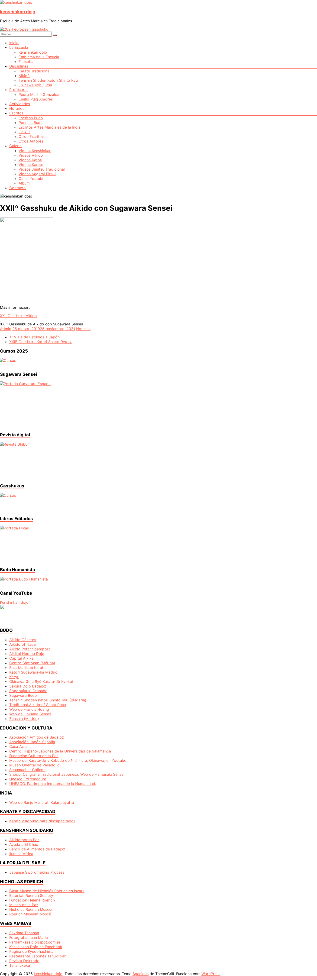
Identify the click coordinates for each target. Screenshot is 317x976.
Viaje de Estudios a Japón (34, 337)
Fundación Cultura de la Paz (33, 755)
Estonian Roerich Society (31, 895)
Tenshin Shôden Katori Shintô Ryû (48, 80)
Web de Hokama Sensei (30, 714)
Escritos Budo (31, 118)
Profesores (18, 89)
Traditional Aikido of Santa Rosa (37, 704)
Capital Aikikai (22, 658)
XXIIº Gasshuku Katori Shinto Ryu (40, 341)
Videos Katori (30, 160)
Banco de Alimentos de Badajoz (37, 849)
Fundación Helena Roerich (32, 900)
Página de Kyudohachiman (32, 951)
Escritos (16, 113)
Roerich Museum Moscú (30, 914)
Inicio (14, 42)
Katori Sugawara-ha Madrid (33, 672)
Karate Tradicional (34, 71)
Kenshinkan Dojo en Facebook (35, 946)
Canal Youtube (31, 178)
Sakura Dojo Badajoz (27, 686)
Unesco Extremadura (27, 779)
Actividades (19, 103)
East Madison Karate (27, 667)
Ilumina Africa (21, 853)
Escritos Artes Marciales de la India (50, 127)
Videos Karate (31, 164)
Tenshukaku (19, 965)
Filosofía (26, 61)
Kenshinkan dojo (14, 602)
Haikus (24, 132)
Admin (5, 328)
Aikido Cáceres (22, 639)
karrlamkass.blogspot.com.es (35, 942)
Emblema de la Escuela (39, 57)
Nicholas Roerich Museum (32, 909)
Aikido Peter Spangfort (29, 649)
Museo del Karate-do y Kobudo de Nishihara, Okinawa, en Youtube (67, 760)
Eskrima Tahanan (24, 933)
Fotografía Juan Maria (28, 937)
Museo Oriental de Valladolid (34, 765)
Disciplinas (18, 66)
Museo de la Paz (23, 904)
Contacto (17, 187)
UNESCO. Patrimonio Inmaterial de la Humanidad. (52, 783)
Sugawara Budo (23, 695)
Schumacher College (27, 769)
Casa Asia (18, 746)
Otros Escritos (31, 136)
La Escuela (18, 47)
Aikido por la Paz (24, 839)
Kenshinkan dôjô (33, 52)
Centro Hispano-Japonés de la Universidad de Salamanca (60, 751)
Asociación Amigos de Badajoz (36, 737)
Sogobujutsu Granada (28, 690)
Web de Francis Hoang (29, 709)
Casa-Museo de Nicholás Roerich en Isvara (46, 890)
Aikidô (24, 75)
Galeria (15, 145)
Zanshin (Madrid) (24, 718)
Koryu (14, 676)
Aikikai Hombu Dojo (26, 653)
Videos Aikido (31, 155)
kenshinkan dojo (17, 11)
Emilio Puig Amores (36, 99)
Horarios (16, 108)
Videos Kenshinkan (35, 150)
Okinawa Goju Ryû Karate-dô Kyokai (41, 681)
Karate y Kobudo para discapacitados (42, 821)
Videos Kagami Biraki (37, 174)
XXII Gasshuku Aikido (18, 315)
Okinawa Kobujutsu (35, 85)
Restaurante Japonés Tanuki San (37, 956)
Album (24, 183)
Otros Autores (31, 141)
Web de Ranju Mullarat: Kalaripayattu (41, 802)
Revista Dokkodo (24, 960)
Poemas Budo (31, 122)
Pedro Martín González (39, 94)
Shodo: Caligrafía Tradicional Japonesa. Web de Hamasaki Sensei (66, 774)
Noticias (83, 328)
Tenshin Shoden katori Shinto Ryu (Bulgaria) (47, 700)
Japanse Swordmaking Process (36, 872)
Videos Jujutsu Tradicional (42, 169)
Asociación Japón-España (32, 741)
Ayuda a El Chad (23, 844)
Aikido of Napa (22, 644)
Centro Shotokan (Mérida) (32, 663)
